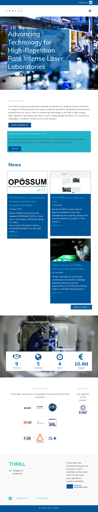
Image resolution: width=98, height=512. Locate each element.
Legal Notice (22, 498)
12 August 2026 (15, 209)
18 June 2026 (57, 273)
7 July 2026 (57, 205)
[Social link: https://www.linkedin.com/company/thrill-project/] (90, 2)
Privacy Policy (42, 498)
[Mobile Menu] (90, 11)
